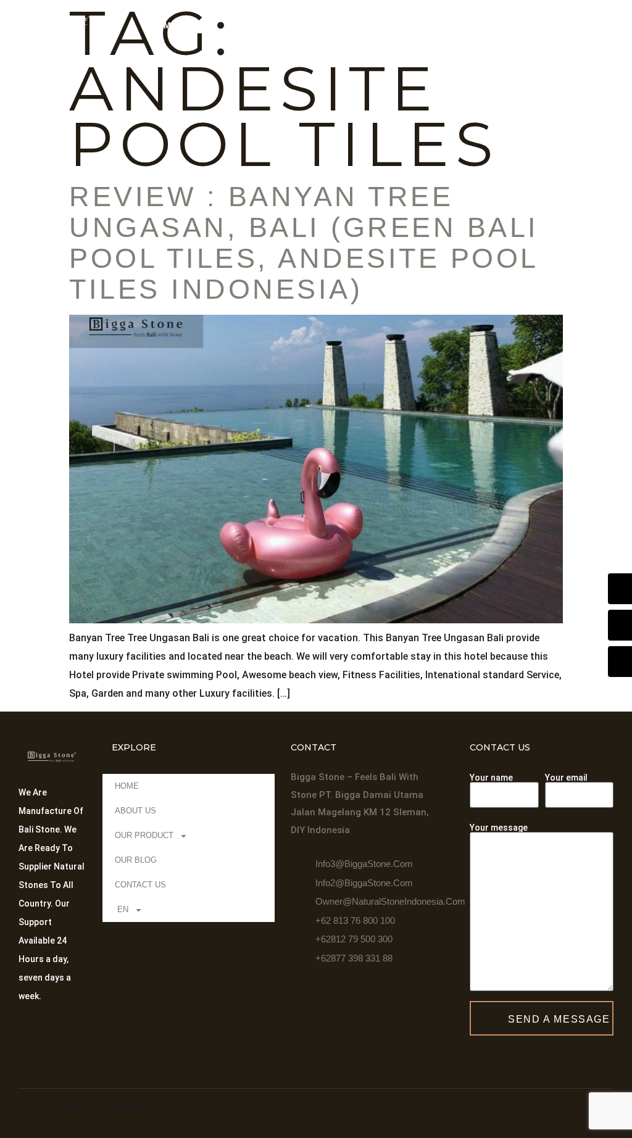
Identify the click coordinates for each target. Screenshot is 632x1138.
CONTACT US (446, 25)
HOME (164, 25)
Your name (491, 778)
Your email (566, 778)
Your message (499, 828)
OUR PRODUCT (288, 25)
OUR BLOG (372, 25)
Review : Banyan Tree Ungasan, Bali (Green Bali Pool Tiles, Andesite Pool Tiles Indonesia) (304, 243)
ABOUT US (218, 25)
